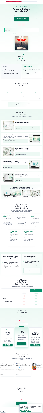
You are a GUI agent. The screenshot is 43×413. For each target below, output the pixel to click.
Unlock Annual (21, 344)
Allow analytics (23, 410)
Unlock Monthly (7, 345)
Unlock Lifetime (35, 345)
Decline (29, 410)
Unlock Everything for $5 (21, 19)
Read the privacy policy (24, 408)
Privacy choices (3, 411)
